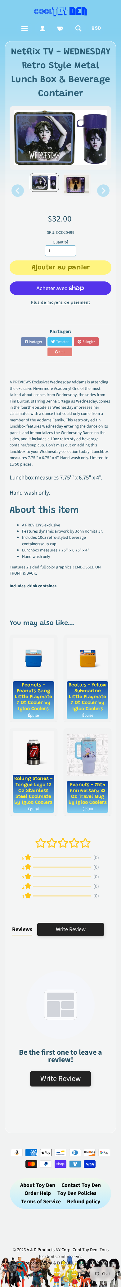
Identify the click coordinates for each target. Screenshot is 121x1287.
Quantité (60, 242)
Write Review (71, 929)
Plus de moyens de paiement (60, 302)
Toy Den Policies (76, 1193)
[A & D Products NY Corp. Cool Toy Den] (60, 11)
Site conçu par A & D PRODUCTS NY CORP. (61, 1263)
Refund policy (83, 1201)
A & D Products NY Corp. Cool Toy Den (62, 1250)
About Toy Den (37, 1185)
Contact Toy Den (81, 1185)
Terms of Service (41, 1201)
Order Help (38, 1193)
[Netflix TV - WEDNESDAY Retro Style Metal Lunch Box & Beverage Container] (44, 182)
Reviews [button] (22, 929)
